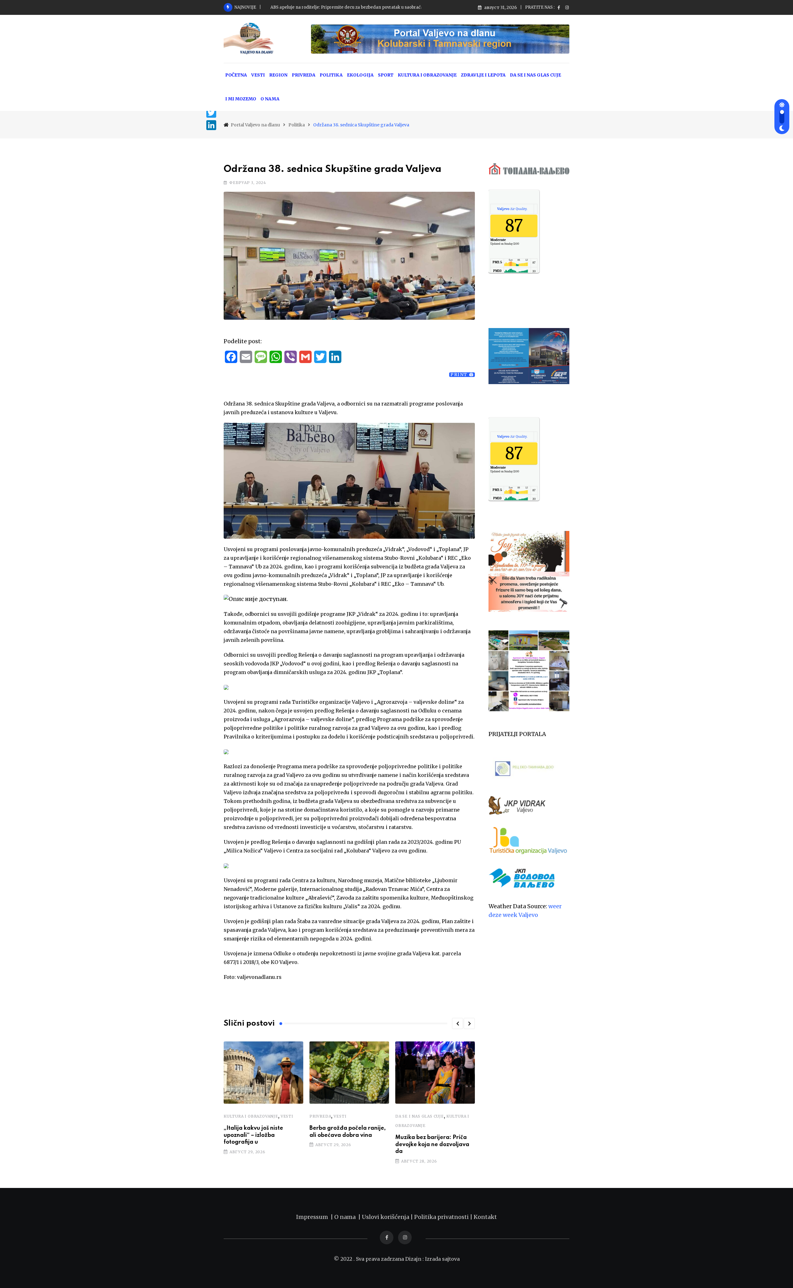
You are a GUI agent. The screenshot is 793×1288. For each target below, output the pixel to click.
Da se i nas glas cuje (419, 1116)
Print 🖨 (462, 374)
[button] (457, 1023)
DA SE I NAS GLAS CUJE (535, 75)
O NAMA (270, 99)
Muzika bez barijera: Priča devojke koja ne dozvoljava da (432, 1144)
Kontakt (485, 1216)
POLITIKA (331, 75)
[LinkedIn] (211, 125)
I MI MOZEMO (240, 99)
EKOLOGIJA (360, 75)
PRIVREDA (303, 75)
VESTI (258, 75)
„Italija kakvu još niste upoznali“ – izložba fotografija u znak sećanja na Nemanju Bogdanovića (366, 7)
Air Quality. (512, 209)
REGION (278, 75)
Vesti (287, 1116)
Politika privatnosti (442, 1216)
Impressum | (315, 1216)
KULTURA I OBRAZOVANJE (427, 75)
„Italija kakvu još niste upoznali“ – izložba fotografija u (253, 1135)
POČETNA (236, 75)
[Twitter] (211, 113)
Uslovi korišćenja (385, 1216)
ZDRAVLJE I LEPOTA (483, 75)
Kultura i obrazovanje (251, 1116)
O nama (346, 1216)
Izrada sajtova (442, 1259)
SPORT (385, 75)
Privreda (320, 1116)
